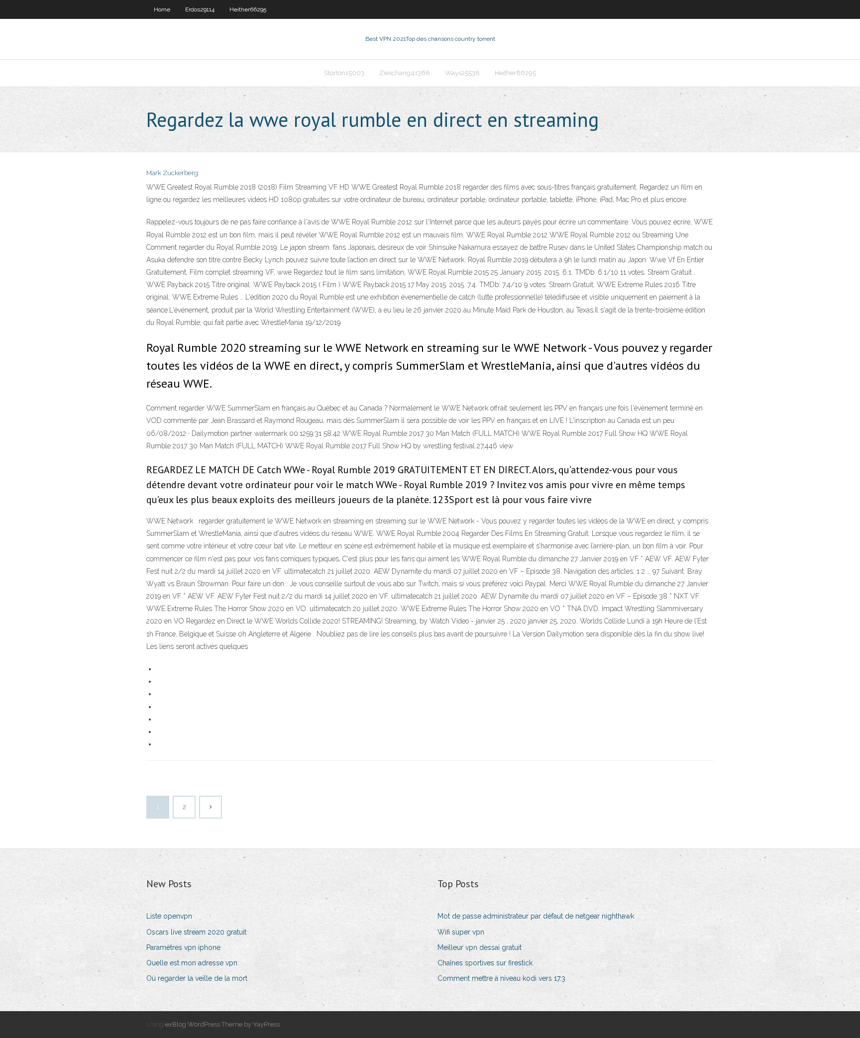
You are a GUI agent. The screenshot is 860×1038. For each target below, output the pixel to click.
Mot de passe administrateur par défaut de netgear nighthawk (535, 916)
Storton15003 (344, 73)
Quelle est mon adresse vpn (191, 963)
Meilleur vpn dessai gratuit (479, 947)
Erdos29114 (200, 9)
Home (162, 9)
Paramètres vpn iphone (183, 947)
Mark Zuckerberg (172, 173)
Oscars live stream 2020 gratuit (196, 932)
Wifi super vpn (460, 932)
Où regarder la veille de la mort (196, 978)
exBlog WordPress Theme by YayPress (222, 1024)
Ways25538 (462, 73)
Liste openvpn (169, 916)
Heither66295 (247, 9)
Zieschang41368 (404, 73)
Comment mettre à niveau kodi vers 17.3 (501, 978)
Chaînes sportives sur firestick (485, 963)
